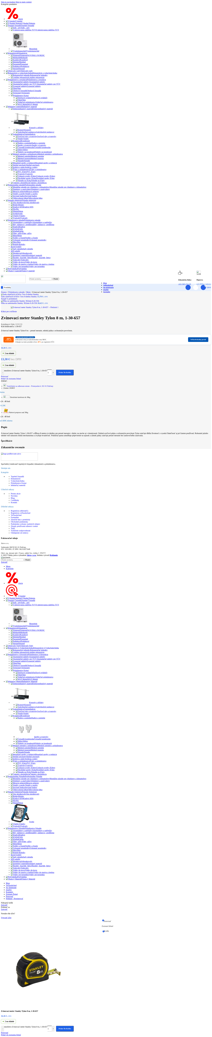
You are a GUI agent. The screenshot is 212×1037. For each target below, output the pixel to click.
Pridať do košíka (65, 1029)
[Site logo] (13, 282)
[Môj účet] (188, 287)
